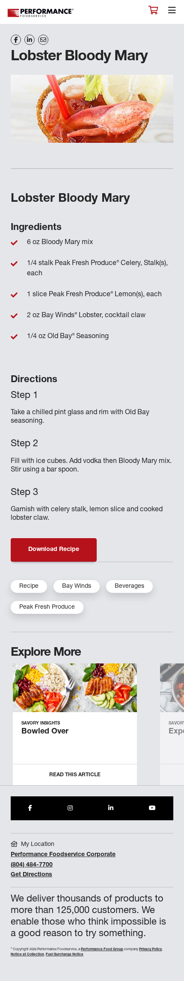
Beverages (129, 586)
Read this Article (75, 775)
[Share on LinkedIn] (29, 40)
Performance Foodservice (41, 13)
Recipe (29, 586)
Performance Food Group (102, 949)
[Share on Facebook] (16, 40)
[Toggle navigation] (172, 12)
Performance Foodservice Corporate (63, 855)
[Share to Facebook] (30, 808)
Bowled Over (44, 732)
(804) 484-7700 (32, 865)
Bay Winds (76, 586)
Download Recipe (53, 550)
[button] (167, 728)
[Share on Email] (43, 40)
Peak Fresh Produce (47, 607)
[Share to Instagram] (70, 808)
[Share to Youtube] (152, 808)
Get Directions (31, 875)
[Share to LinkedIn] (111, 808)
